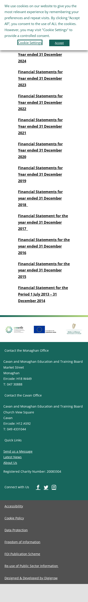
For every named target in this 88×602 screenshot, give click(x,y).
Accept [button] (59, 43)
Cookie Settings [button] (30, 42)
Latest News (12, 457)
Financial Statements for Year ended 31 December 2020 (40, 150)
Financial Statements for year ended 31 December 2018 (40, 198)
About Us (10, 463)
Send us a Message (17, 451)
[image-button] (45, 327)
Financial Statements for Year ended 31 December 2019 (40, 174)
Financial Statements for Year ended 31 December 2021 (40, 126)
